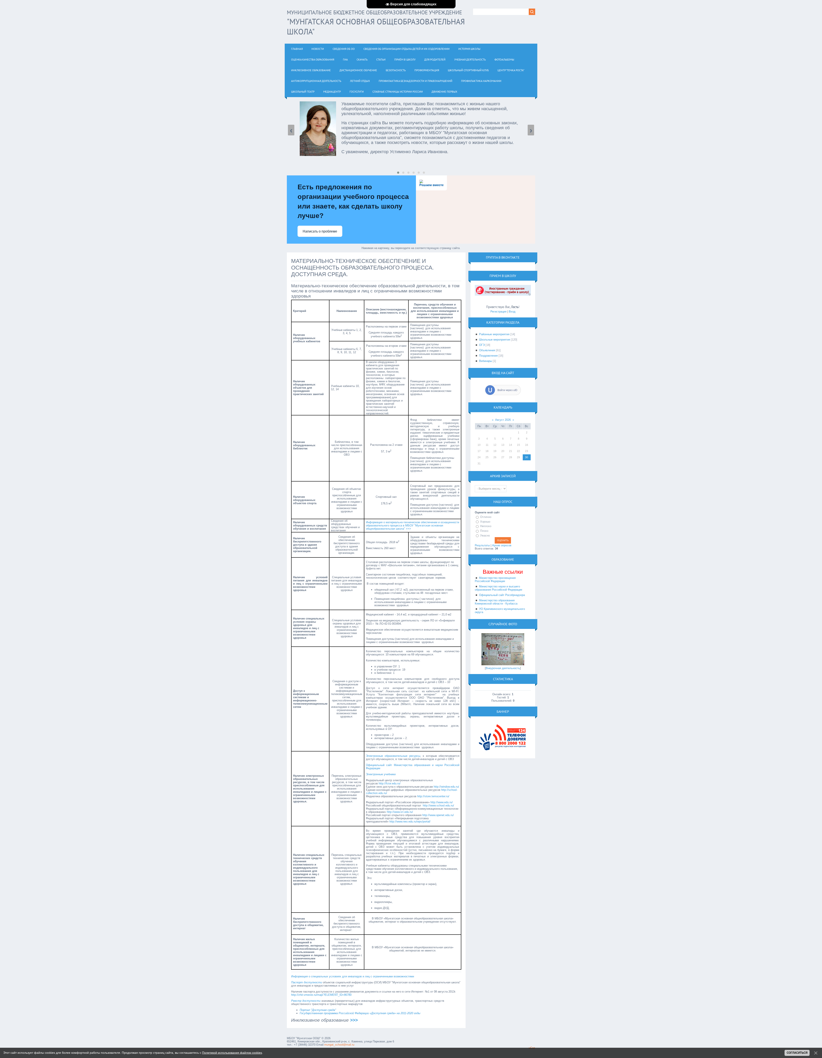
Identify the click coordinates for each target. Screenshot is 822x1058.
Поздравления (488, 355)
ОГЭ (482, 345)
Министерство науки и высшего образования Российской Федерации (498, 588)
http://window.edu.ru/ (446, 786)
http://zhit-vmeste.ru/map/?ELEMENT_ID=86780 (321, 994)
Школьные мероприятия (494, 339)
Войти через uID (507, 390)
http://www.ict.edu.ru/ (400, 812)
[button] (398, 172)
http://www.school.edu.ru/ (438, 805)
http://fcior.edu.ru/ (390, 783)
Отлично (485, 517)
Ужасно (485, 535)
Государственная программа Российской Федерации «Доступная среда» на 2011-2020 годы (360, 1013)
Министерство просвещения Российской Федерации (495, 579)
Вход (512, 311)
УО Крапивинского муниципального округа (500, 610)
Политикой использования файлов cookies (232, 1052)
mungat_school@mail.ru (339, 1044)
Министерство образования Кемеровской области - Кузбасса (496, 602)
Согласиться (797, 1052)
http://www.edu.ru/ (441, 802)
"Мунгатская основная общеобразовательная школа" (376, 23)
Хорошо (485, 521)
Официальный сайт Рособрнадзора (502, 595)
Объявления (487, 350)
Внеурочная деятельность (503, 668)
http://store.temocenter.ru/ (433, 796)
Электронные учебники (381, 774)
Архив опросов (501, 545)
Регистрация (498, 311)
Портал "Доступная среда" (318, 1010)
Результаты (482, 545)
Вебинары (485, 361)
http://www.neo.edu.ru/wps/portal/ (409, 821)
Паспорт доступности (306, 982)
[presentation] (291, 130)
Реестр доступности (305, 1000)
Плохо (484, 530)
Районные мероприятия (494, 334)
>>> (354, 1020)
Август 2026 (503, 419)
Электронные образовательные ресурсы (393, 755)
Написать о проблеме (320, 231)
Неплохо (485, 526)
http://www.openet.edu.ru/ (438, 815)
